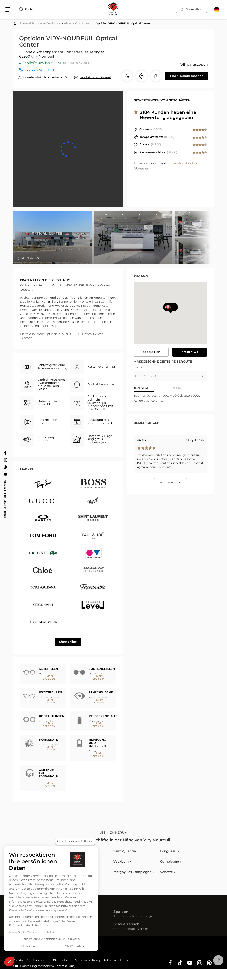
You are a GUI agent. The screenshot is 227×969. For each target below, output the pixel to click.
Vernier (143, 929)
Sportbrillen (50, 692)
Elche (132, 916)
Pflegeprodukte (103, 716)
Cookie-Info (21, 961)
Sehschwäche (101, 692)
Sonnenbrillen (102, 669)
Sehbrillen (48, 669)
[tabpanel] (170, 398)
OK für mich (74, 946)
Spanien (121, 912)
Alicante (119, 916)
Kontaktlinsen (51, 716)
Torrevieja (145, 916)
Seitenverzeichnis (116, 960)
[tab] (152, 388)
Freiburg (129, 929)
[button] (9, 961)
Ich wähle (27, 946)
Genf (117, 929)
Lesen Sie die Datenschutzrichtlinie (32, 932)
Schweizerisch (126, 924)
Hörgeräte (48, 739)
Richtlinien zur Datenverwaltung (76, 961)
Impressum (41, 961)
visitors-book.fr (185, 163)
